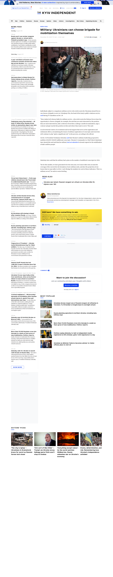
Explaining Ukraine (91, 21)
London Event (69, 8)
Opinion (49, 21)
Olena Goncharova (51, 42)
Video (55, 21)
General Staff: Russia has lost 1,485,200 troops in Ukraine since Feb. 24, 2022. (23, 264)
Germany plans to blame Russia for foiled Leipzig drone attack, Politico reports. (23, 79)
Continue (47, 236)
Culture (61, 21)
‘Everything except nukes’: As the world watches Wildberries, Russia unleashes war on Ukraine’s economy (68, 452)
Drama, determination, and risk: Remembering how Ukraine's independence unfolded (91, 451)
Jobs (50, 8)
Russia (36, 21)
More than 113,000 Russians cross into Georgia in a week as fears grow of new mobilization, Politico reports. (23, 333)
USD (97, 224)
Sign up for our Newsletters (21, 8)
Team (45, 8)
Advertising (55, 8)
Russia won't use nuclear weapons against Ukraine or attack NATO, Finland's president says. (22, 38)
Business (29, 21)
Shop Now (87, 2)
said (41, 115)
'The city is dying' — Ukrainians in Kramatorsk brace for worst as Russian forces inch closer (21, 451)
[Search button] (101, 21)
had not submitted (73, 142)
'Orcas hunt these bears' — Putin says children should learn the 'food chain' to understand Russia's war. (23, 180)
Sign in (76, 289)
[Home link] (56, 13)
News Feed (44, 26)
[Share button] (100, 37)
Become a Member (95, 8)
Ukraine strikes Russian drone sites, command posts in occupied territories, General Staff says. (23, 197)
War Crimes (80, 21)
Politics (22, 21)
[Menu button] (12, 21)
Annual (56, 224)
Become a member (71, 285)
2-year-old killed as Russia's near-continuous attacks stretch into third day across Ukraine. (23, 61)
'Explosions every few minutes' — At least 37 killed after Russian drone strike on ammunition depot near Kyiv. (24, 123)
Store (63, 8)
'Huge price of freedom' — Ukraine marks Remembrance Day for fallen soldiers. (23, 245)
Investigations (70, 21)
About (41, 8)
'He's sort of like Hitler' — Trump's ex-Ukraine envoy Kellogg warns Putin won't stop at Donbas (44, 451)
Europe (42, 21)
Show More (17, 367)
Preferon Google (91, 37)
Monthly (47, 224)
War (16, 21)
